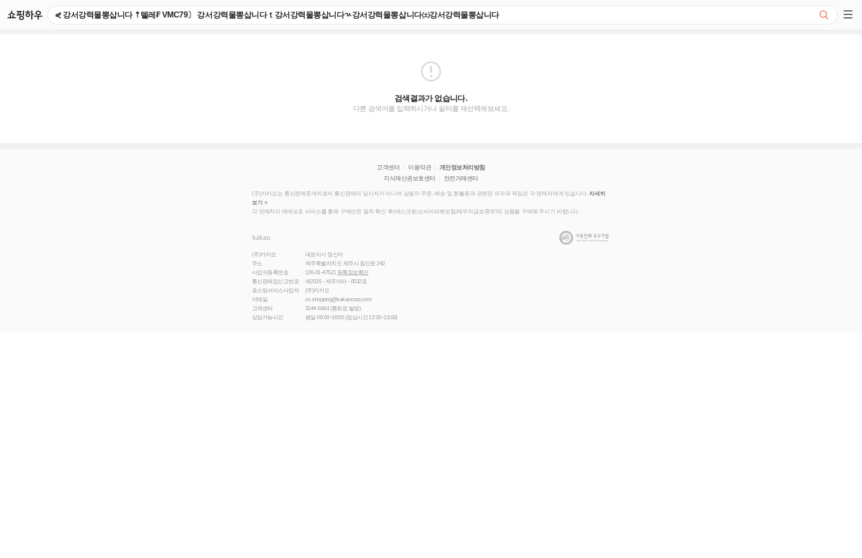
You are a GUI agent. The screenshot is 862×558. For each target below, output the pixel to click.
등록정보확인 (353, 272)
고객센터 (388, 167)
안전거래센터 (461, 178)
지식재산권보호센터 (409, 178)
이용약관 (419, 167)
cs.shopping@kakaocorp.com (338, 299)
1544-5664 (317, 308)
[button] (850, 15)
